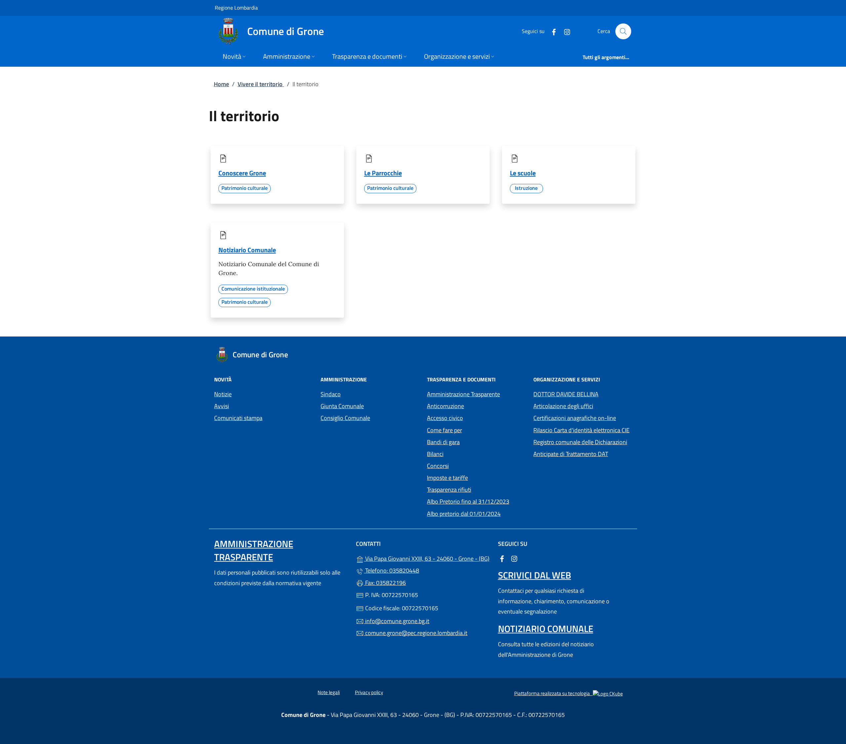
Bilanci (435, 453)
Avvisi (221, 406)
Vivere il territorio (261, 84)
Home (221, 84)
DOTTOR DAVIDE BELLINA (565, 394)
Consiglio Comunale (345, 417)
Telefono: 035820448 (391, 570)
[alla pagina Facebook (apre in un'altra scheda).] (551, 31)
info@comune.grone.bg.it (396, 621)
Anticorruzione (445, 406)
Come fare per (444, 430)
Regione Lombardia (236, 7)
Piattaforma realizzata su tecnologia (568, 693)
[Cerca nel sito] (623, 31)
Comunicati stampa (238, 417)
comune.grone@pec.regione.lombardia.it (415, 632)
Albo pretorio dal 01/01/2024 (476, 513)
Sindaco (331, 394)
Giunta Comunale (342, 406)
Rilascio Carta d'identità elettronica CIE (581, 430)
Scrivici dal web (534, 575)
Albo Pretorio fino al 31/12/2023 (476, 501)
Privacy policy (369, 692)
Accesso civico (445, 417)
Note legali (329, 692)
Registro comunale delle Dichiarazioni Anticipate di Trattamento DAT (580, 448)
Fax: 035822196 (385, 582)
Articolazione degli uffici (563, 406)
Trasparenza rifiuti (449, 489)
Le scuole (523, 173)
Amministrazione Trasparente (463, 394)
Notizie (223, 394)
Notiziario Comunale (247, 250)
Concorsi (438, 465)
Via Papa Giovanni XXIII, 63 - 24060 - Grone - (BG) (427, 558)
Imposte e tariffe (476, 477)
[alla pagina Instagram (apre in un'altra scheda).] (564, 31)
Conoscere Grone (242, 173)
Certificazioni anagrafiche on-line (574, 417)
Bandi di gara (443, 442)
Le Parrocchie (383, 173)
